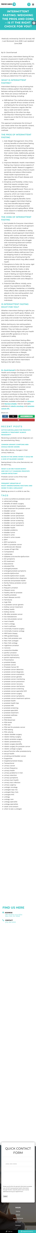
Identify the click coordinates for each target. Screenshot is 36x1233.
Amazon (30, 401)
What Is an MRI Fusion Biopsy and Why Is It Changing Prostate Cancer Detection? (15, 471)
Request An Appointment (29, 4)
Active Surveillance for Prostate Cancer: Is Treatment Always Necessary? (16, 432)
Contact (18, 1225)
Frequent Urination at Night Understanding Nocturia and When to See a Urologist (16, 486)
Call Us (10, 1231)
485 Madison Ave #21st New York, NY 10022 (13, 915)
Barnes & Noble (11, 404)
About (18, 1215)
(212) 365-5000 (25, 4)
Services (18, 1222)
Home (18, 1211)
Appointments (18, 1218)
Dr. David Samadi (8, 370)
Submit (5, 1196)
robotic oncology (17, 406)
